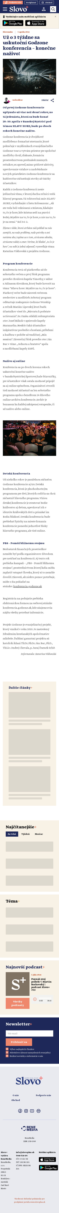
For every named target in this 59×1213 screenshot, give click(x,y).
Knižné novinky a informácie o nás (26, 1056)
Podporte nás (43, 1095)
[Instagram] (26, 1112)
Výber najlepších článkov (22, 1049)
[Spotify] (38, 1112)
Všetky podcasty (17, 1003)
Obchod (15, 1100)
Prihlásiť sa (19, 1042)
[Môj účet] (44, 9)
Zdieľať (45, 100)
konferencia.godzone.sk (27, 586)
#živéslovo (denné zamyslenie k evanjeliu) (30, 1052)
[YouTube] (32, 1112)
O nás (16, 1095)
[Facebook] (20, 1112)
